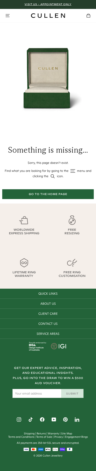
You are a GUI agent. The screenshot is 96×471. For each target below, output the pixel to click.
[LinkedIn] (77, 419)
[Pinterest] (65, 419)
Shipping (29, 433)
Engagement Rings (76, 436)
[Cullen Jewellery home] (48, 15)
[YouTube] (54, 419)
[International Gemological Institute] (59, 346)
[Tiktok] (30, 419)
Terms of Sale (44, 436)
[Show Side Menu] (8, 15)
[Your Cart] (88, 15)
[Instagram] (19, 419)
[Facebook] (42, 419)
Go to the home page (48, 194)
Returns (41, 433)
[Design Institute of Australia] (36, 350)
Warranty (53, 433)
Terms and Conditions (21, 436)
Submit (72, 393)
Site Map (66, 433)
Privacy (58, 436)
